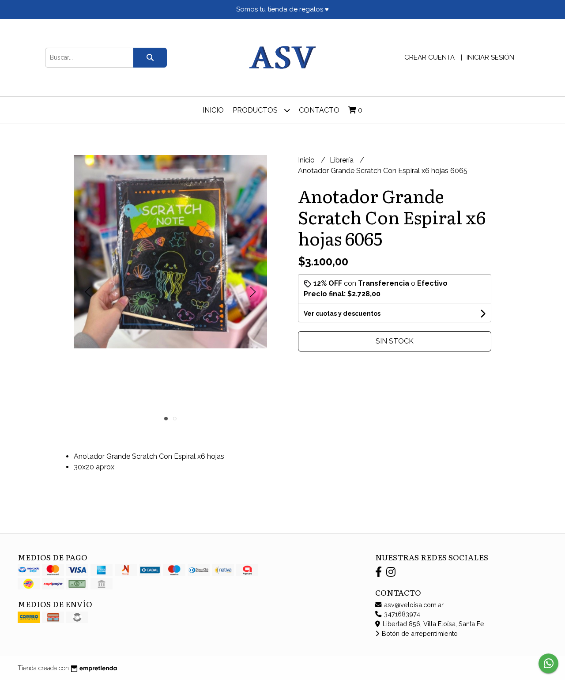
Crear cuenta (429, 57)
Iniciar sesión (490, 57)
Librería (342, 160)
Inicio (213, 110)
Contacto (319, 110)
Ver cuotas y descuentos (342, 313)
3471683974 (401, 614)
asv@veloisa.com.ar (413, 604)
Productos (256, 110)
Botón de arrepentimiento (419, 633)
